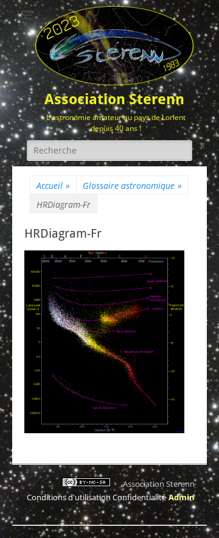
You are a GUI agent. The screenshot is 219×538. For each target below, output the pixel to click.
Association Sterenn (114, 99)
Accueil (53, 185)
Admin (182, 497)
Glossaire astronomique (132, 185)
